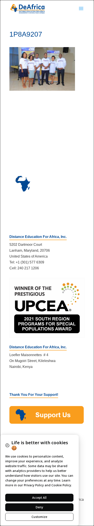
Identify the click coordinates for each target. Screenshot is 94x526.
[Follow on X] (21, 379)
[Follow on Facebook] (12, 379)
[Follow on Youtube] (30, 379)
